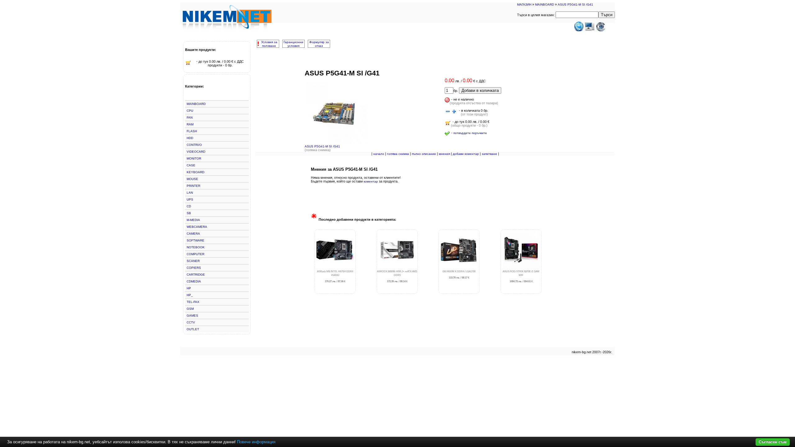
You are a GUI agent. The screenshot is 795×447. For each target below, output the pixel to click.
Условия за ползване (269, 43)
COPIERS (194, 267)
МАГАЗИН (524, 4)
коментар (371, 181)
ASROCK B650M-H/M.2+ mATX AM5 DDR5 (397, 276)
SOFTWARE (195, 240)
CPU (190, 110)
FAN (190, 117)
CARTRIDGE (196, 274)
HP (189, 288)
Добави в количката (480, 90)
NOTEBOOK (196, 247)
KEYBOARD (195, 172)
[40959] (448, 112)
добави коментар (466, 154)
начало (378, 154)
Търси (606, 14)
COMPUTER (195, 254)
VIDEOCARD (196, 151)
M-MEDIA (193, 220)
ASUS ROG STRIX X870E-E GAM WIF (521, 276)
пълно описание (424, 154)
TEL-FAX (193, 302)
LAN (190, 192)
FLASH (192, 131)
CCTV (191, 322)
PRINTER (193, 185)
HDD (190, 138)
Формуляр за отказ (319, 43)
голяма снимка (398, 154)
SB (189, 213)
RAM (190, 124)
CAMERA (193, 233)
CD (189, 206)
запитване (489, 154)
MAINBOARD (544, 4)
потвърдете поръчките (470, 133)
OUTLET (193, 329)
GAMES (192, 315)
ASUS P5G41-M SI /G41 (575, 4)
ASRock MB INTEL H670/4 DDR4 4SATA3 (335, 276)
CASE (191, 165)
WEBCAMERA (197, 226)
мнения (444, 154)
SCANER (193, 261)
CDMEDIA (194, 281)
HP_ (190, 295)
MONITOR (194, 158)
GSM (190, 308)
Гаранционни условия (293, 43)
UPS (190, 199)
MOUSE (192, 179)
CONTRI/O (194, 145)
